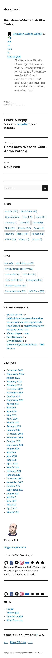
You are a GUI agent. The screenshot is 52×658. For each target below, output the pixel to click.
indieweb (12, 274)
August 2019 (13, 404)
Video (24, 239)
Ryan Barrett (13, 326)
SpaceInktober (15, 291)
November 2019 (15, 392)
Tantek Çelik (14, 56)
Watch (37, 239)
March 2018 (13, 467)
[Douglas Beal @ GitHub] (6, 562)
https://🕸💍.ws (18, 642)
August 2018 (13, 448)
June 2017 (11, 501)
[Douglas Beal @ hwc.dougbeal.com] (43, 562)
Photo (24, 228)
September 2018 (15, 445)
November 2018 (15, 437)
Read (9, 234)
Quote (39, 228)
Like (24, 222)
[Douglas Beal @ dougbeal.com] (37, 562)
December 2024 (15, 370)
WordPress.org (15, 620)
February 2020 (14, 385)
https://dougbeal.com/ (19, 269)
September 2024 (15, 374)
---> (30, 642)
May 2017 (11, 504)
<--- (6, 642)
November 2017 (15, 482)
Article (11, 211)
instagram (34, 280)
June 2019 (12, 411)
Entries (13, 612)
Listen (38, 222)
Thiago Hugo (14, 333)
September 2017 (15, 489)
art (9, 263)
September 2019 (15, 400)
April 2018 (12, 463)
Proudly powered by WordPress (28, 653)
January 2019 (13, 430)
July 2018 (11, 452)
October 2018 (13, 441)
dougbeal (11, 9)
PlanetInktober (15, 285)
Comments (15, 616)
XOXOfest (36, 291)
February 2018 (14, 471)
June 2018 (12, 456)
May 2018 (12, 460)
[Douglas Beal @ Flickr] (27, 562)
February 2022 (14, 381)
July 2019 (11, 407)
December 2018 (15, 433)
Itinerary (11, 222)
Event (27, 217)
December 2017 (15, 478)
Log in (10, 609)
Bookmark (19, 105)
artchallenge (25, 263)
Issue (40, 217)
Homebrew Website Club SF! (27, 33)
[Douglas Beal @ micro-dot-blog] (17, 562)
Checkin (12, 217)
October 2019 (13, 396)
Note (10, 228)
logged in (22, 124)
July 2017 (11, 497)
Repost (37, 234)
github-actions (14, 314)
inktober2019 (14, 280)
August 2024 (13, 377)
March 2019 (13, 422)
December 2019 (15, 389)
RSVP (10, 239)
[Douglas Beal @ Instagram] (22, 562)
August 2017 (13, 493)
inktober (29, 274)
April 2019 (12, 418)
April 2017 (12, 508)
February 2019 (14, 426)
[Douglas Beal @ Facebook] (11, 562)
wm (27, 333)
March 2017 (13, 512)
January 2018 (13, 474)
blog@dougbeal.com (15, 547)
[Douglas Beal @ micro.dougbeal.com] (32, 562)
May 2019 (11, 415)
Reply (22, 234)
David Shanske (15, 337)
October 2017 (13, 486)
